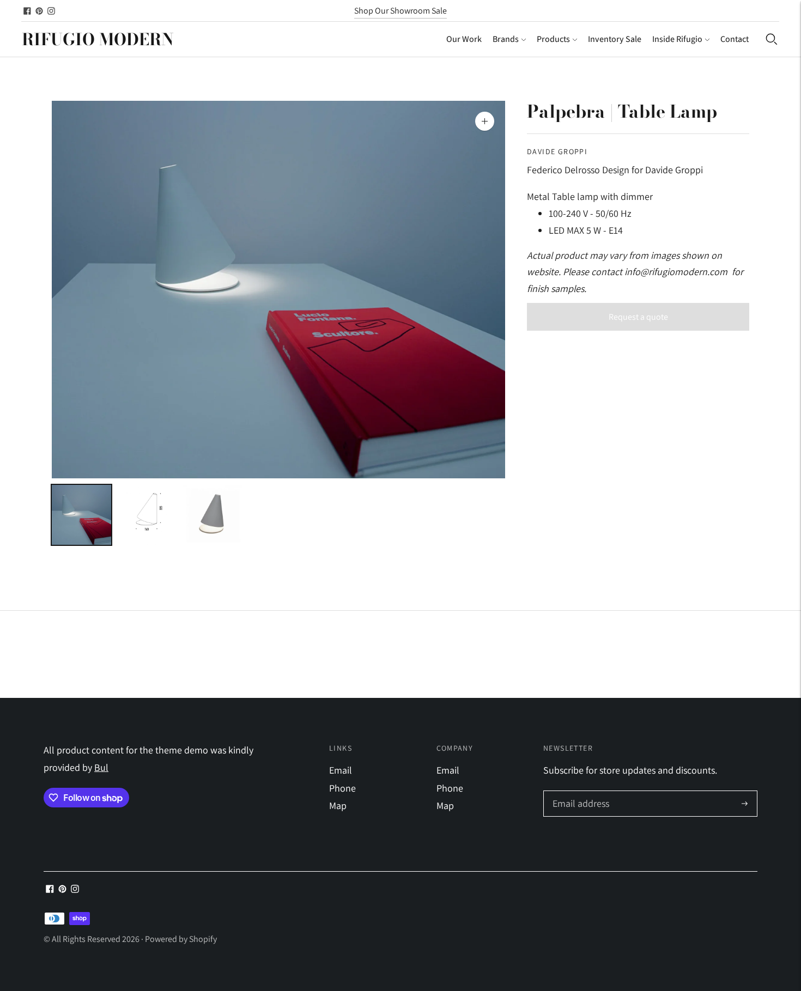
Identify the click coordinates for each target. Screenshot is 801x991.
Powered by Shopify (181, 939)
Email (340, 770)
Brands (506, 39)
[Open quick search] (771, 39)
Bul (101, 767)
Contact (734, 39)
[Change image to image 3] (212, 515)
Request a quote (638, 317)
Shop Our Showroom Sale (400, 10)
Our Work (464, 39)
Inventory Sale (614, 39)
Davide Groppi (557, 151)
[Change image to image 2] (147, 515)
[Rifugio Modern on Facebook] (27, 11)
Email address (579, 792)
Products (553, 39)
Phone (342, 788)
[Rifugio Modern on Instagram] (51, 11)
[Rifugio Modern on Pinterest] (39, 11)
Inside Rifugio (677, 39)
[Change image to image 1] (81, 515)
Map (338, 805)
